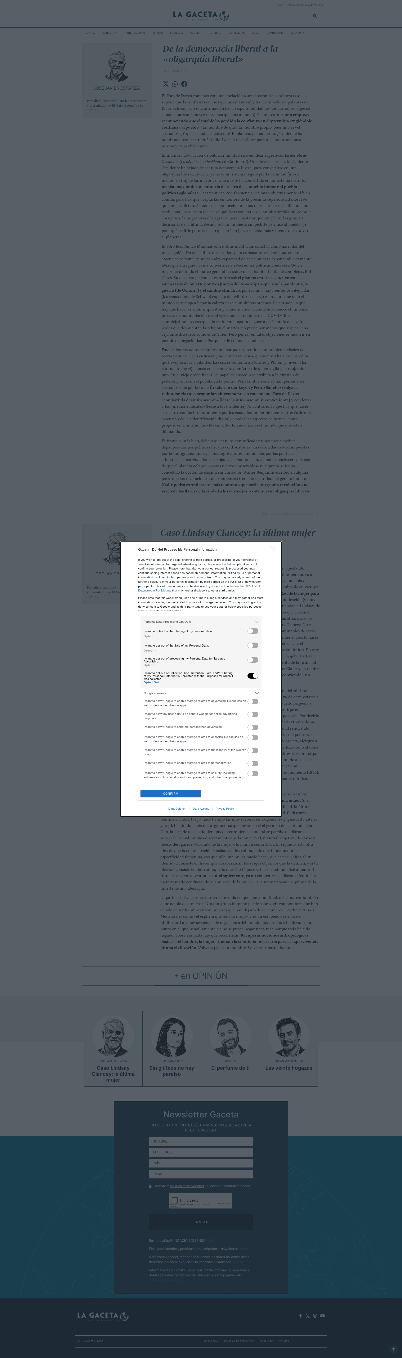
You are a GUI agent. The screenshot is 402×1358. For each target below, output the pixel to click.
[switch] (252, 631)
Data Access (201, 808)
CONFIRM (171, 793)
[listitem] (201, 622)
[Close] (273, 550)
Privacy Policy (225, 808)
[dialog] (201, 679)
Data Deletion (177, 808)
